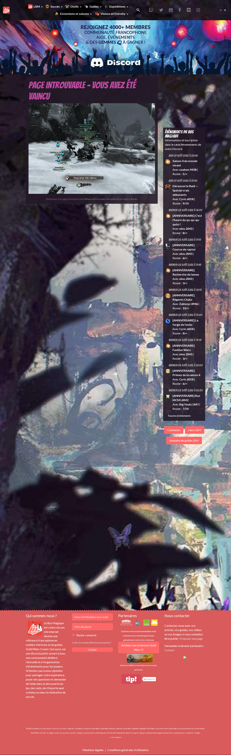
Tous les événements (179, 415)
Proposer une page (191, 638)
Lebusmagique (115, 737)
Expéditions (117, 6)
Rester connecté (86, 635)
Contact (169, 650)
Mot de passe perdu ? (101, 642)
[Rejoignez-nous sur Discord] (184, 657)
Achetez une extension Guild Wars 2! (138, 647)
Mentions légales (93, 750)
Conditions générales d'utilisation (128, 750)
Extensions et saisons (75, 13)
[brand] (6, 10)
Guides (94, 6)
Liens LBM (194, 430)
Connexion (173, 430)
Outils (74, 6)
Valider (92, 649)
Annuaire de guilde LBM (184, 440)
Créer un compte (80, 642)
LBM (37, 6)
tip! (131, 679)
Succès (55, 6)
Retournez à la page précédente (63, 199)
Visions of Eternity (113, 13)
